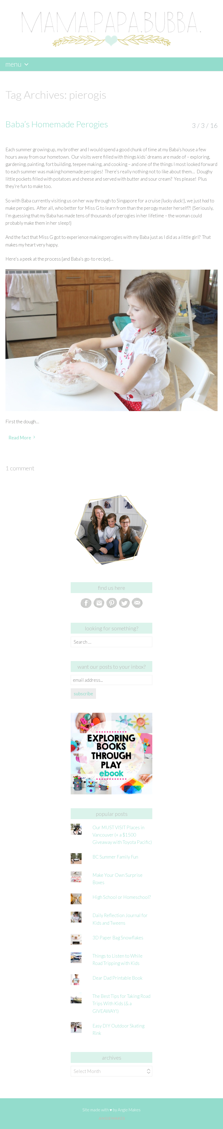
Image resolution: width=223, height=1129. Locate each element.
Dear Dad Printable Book (117, 978)
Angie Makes (129, 1109)
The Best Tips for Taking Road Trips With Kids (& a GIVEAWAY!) (121, 1003)
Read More (19, 437)
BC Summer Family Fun (115, 857)
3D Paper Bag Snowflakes (117, 937)
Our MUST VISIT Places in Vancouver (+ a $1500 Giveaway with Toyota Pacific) (122, 835)
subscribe (83, 693)
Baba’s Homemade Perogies (56, 124)
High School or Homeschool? (121, 897)
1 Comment (19, 468)
